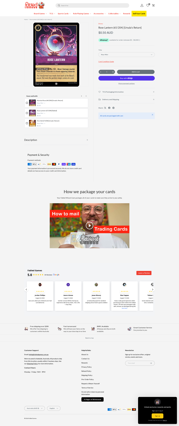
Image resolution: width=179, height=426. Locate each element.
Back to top (89, 338)
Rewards (84, 363)
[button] (153, 5)
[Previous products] (81, 96)
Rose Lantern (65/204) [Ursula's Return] (41, 19)
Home (26, 19)
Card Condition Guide (106, 61)
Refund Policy (86, 371)
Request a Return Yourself (90, 383)
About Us (84, 354)
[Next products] (86, 96)
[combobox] (92, 5)
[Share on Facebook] (109, 108)
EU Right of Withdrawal (92, 399)
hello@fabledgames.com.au (38, 354)
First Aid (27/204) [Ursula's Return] (48, 121)
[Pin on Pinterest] (113, 108)
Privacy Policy (86, 367)
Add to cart (136, 72)
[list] (56, 55)
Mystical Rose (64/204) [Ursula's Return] (50, 100)
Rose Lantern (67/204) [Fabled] (47, 110)
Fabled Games (33, 418)
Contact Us (85, 359)
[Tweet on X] (105, 108)
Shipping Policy (32, 364)
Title (100, 50)
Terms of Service (87, 388)
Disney (100, 23)
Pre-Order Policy (87, 379)
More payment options (126, 83)
